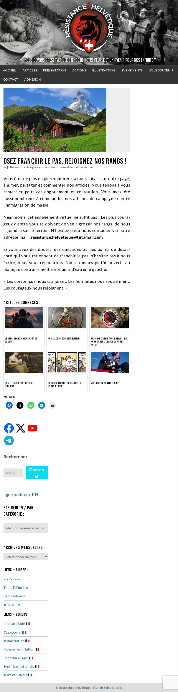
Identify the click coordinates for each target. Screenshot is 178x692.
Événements (132, 70)
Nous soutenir (160, 70)
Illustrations (103, 70)
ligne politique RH (20, 494)
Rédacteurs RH (46, 167)
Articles (30, 70)
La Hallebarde (14, 596)
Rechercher (15, 456)
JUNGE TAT (12, 605)
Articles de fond (84, 167)
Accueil (9, 70)
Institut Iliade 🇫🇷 (16, 623)
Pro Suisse (11, 579)
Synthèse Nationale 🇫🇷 (21, 666)
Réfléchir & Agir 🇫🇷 (18, 658)
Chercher (36, 473)
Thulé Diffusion (15, 587)
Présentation (54, 70)
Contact (10, 79)
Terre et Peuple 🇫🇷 (17, 675)
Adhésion (32, 79)
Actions (79, 70)
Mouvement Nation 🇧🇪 (21, 649)
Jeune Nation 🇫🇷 (16, 641)
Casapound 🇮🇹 (14, 632)
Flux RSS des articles (107, 687)
